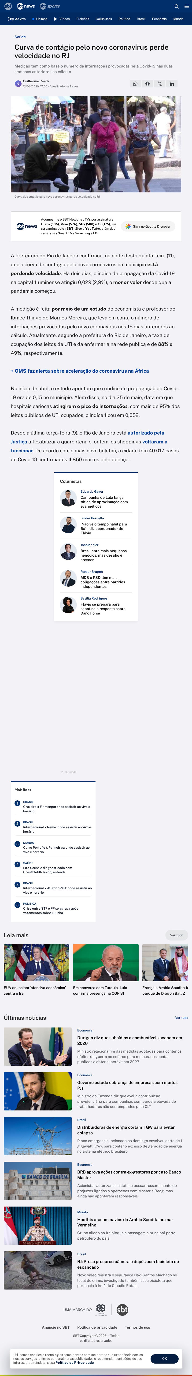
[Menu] (187, 6)
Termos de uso (137, 1327)
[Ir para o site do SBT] (122, 1310)
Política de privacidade (97, 1327)
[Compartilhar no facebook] (147, 83)
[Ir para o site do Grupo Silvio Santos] (88, 1310)
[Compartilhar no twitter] (159, 83)
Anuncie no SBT (56, 1327)
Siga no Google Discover (152, 226)
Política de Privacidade (74, 1363)
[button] (36, 974)
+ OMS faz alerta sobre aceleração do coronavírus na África (80, 371)
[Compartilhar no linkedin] (171, 83)
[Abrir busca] (176, 6)
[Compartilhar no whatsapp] (135, 83)
